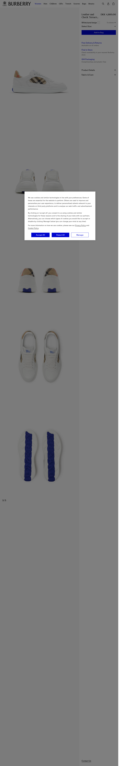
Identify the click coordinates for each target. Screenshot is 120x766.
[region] (59, 216)
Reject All (60, 235)
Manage (79, 235)
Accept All (40, 235)
